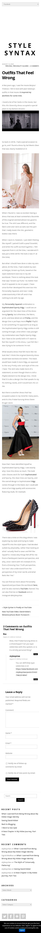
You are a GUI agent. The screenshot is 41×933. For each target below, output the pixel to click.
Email (8, 743)
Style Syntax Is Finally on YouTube (17, 607)
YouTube (24, 588)
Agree (22, 930)
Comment (9, 710)
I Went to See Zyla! (9, 828)
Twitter (4, 916)
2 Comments (34, 66)
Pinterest (23, 916)
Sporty (10, 314)
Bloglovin (17, 916)
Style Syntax (20, 49)
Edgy (33, 481)
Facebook (22, 592)
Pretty (27, 318)
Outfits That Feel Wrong (17, 75)
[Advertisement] (20, 24)
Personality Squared (20, 66)
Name (8, 733)
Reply (35, 654)
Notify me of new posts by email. (21, 773)
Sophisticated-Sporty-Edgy (13, 307)
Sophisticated (30, 474)
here (35, 585)
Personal (8, 66)
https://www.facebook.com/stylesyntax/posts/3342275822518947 (27, 672)
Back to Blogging (8, 824)
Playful (28, 321)
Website (8, 753)
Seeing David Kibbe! (10, 820)
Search (20, 800)
